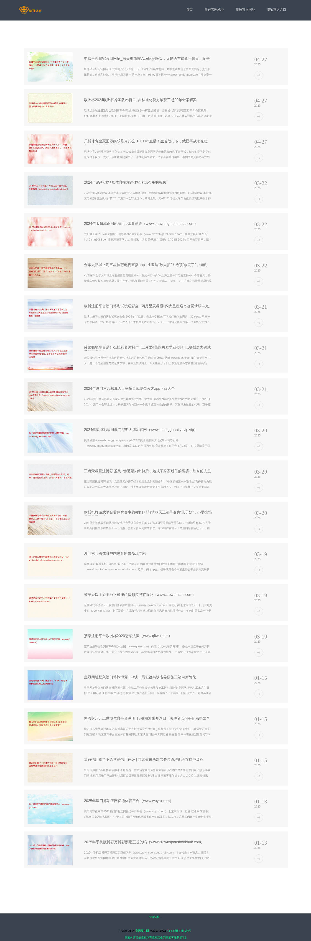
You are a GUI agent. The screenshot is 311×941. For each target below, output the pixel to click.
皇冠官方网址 (245, 9)
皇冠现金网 (159, 937)
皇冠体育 (146, 937)
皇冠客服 (171, 937)
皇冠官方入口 (276, 9)
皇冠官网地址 (214, 9)
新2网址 (181, 937)
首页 (189, 9)
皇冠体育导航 (133, 937)
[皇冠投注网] (30, 10)
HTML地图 (184, 930)
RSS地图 (172, 930)
